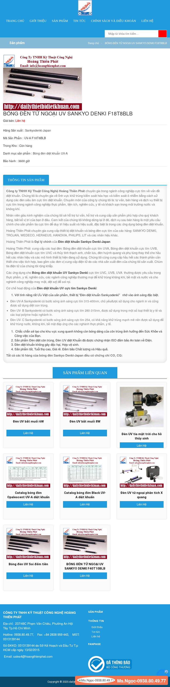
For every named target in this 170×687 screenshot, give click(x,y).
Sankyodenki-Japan (38, 130)
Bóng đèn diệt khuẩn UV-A (50, 153)
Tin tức (79, 21)
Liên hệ (147, 21)
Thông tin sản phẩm (26, 180)
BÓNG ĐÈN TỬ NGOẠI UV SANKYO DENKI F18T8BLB (136, 43)
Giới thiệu (38, 21)
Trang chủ (15, 21)
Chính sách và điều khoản (113, 21)
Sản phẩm (60, 21)
